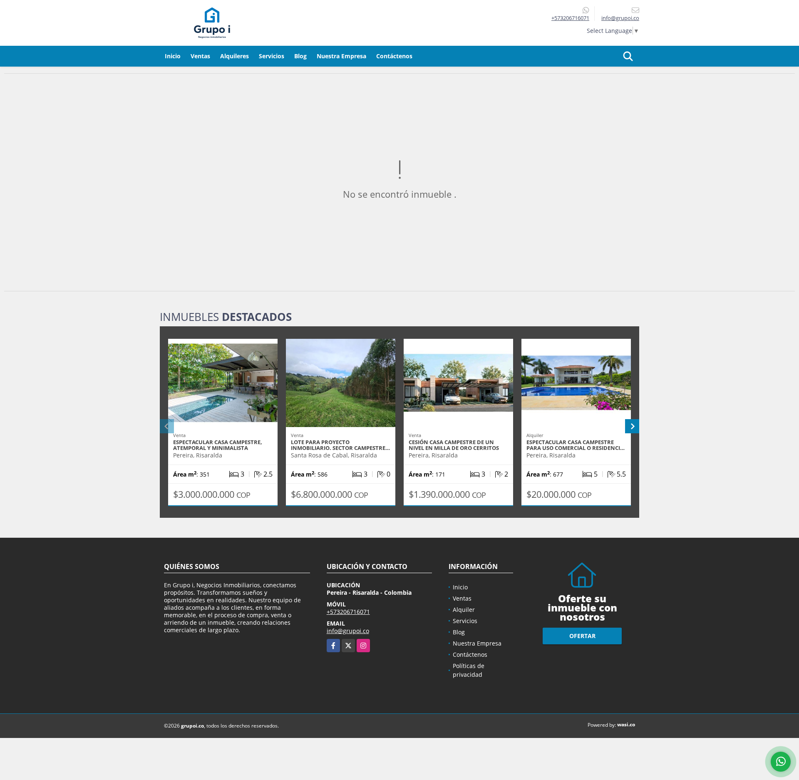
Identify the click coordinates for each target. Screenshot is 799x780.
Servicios (271, 56)
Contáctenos (394, 56)
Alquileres (234, 56)
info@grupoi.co (348, 631)
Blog (300, 56)
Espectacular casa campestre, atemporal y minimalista (217, 445)
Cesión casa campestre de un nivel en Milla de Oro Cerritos (454, 445)
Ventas (200, 56)
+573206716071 (570, 18)
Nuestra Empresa (341, 56)
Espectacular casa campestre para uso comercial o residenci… (575, 445)
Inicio (173, 56)
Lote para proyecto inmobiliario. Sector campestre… (340, 445)
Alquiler (464, 610)
